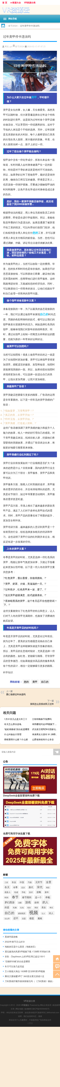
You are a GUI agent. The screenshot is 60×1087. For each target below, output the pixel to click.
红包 (22, 907)
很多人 (8, 892)
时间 (6, 897)
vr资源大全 (15, 2)
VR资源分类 (30, 2)
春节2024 (13, 25)
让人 (43, 913)
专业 (14, 882)
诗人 (51, 913)
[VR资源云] (30, 10)
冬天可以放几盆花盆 (14, 966)
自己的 (44, 314)
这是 (24, 918)
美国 (36, 907)
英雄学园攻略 (11, 936)
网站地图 (19, 1008)
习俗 (30, 882)
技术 (31, 892)
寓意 (48, 887)
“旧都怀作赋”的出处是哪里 (17, 961)
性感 (16, 892)
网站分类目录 (45, 1005)
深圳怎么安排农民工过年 (42, 703)
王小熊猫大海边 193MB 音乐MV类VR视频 (25, 971)
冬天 (7, 887)
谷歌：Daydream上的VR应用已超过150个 (25, 956)
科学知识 (8, 672)
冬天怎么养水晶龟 (12, 724)
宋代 (39, 887)
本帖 (47, 897)
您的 (35, 233)
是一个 (38, 897)
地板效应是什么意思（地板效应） (21, 946)
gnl (11, 46)
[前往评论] (56, 966)
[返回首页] (56, 958)
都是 (31, 918)
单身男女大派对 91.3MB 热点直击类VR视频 (45, 734)
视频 (33, 912)
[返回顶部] (56, 974)
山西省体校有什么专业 (43, 739)
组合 (29, 907)
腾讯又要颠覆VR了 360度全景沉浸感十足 (24, 976)
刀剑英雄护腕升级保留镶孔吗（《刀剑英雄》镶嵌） (29, 981)
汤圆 (20, 902)
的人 (45, 902)
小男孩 (30, 1023)
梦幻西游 (9, 902)
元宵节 (38, 882)
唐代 (31, 887)
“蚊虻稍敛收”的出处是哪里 (16, 729)
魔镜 (40, 918)
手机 (23, 892)
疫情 (36, 902)
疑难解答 (28, 1008)
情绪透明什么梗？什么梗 (16, 739)
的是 (7, 907)
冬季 (15, 887)
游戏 (28, 902)
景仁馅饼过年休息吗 (16, 694)
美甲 (34, 97)
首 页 (4, 2)
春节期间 (26, 897)
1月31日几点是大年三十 (15, 718)
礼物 (15, 907)
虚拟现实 (21, 913)
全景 (48, 882)
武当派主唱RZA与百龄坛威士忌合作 (45, 729)
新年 (47, 892)
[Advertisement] (30, 1057)
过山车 (7, 918)
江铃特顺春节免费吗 (42, 718)
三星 (6, 882)
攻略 (38, 892)
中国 (22, 882)
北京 (23, 887)
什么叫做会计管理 (12, 734)
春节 (15, 896)
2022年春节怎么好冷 (15, 941)
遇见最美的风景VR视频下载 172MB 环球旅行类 (27, 951)
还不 (15, 918)
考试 (51, 907)
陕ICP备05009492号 (41, 1008)
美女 (44, 907)
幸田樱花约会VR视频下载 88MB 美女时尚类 (45, 724)
